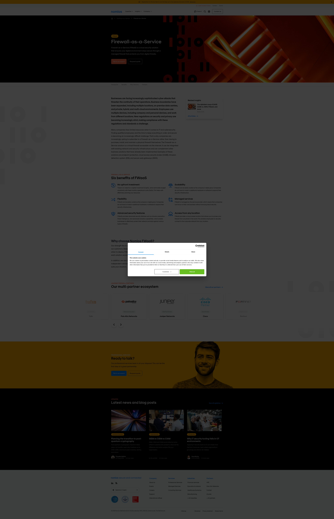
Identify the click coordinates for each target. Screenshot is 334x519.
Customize (166, 271)
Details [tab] (167, 251)
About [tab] (193, 251)
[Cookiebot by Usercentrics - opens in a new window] (196, 246)
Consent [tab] (140, 252)
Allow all (192, 271)
